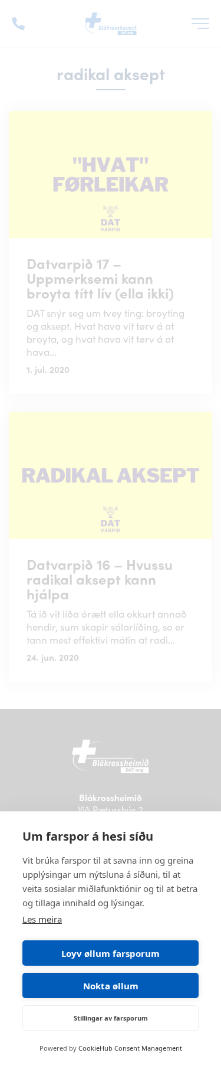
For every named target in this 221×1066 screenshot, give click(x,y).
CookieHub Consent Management (130, 1048)
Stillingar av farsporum (111, 1017)
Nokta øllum (110, 986)
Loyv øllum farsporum (110, 953)
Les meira (42, 919)
